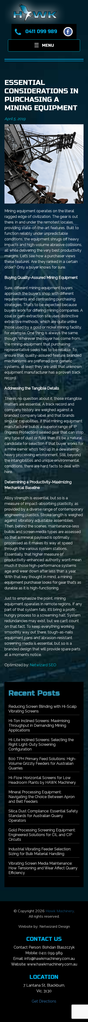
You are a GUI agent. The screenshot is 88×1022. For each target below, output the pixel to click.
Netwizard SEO (43, 665)
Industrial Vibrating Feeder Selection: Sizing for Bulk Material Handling (39, 851)
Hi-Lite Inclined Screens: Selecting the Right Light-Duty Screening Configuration (41, 744)
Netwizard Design (54, 926)
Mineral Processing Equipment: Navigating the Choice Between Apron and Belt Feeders (41, 797)
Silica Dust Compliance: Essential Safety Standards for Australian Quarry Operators (43, 816)
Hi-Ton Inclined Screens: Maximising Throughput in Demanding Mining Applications (39, 725)
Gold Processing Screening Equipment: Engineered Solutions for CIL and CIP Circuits (42, 835)
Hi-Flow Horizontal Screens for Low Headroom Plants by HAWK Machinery (42, 780)
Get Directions (44, 1001)
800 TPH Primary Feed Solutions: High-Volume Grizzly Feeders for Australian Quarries (42, 763)
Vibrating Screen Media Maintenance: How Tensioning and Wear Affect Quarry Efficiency (42, 868)
